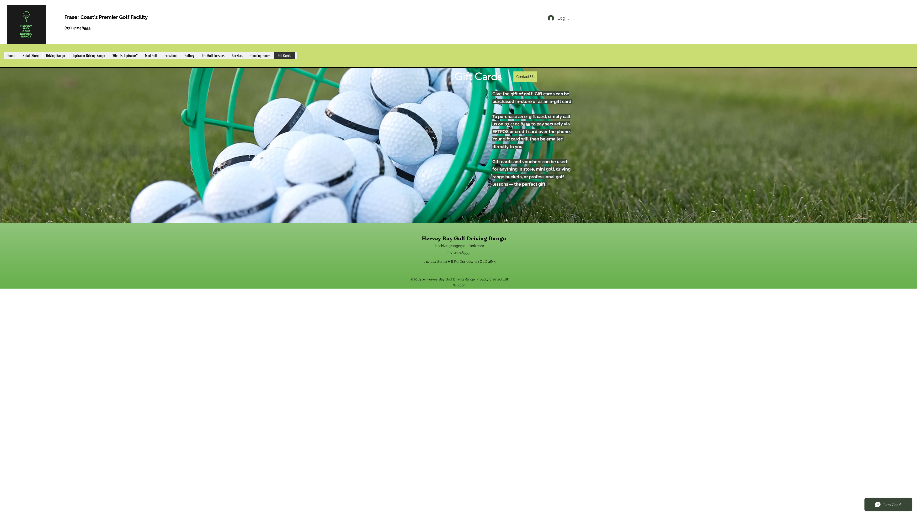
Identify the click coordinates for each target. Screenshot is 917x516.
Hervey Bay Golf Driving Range (464, 238)
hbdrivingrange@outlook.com (459, 246)
